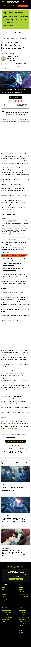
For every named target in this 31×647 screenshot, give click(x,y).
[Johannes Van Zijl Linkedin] (8, 58)
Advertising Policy (24, 617)
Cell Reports (13, 428)
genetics (7, 515)
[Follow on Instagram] (15, 566)
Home (3, 587)
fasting (3, 158)
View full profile (5, 68)
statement (4, 182)
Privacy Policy (22, 615)
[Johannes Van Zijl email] (13, 58)
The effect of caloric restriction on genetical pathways (14, 217)
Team (3, 589)
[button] (27, 1)
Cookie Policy (22, 612)
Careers (4, 594)
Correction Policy (6, 612)
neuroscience (22, 38)
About (3, 592)
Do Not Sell (22, 628)
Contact (21, 587)
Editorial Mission (6, 610)
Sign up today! (16, 579)
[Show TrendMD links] (28, 239)
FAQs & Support (23, 596)
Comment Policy (6, 615)
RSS (26, 637)
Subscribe (4, 596)
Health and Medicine (9, 38)
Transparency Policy (7, 617)
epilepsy (15, 114)
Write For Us (22, 589)
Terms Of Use (22, 610)
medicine (7, 484)
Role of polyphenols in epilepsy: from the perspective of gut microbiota (14, 231)
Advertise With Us (24, 594)
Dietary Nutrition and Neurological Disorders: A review (15, 224)
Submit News (22, 592)
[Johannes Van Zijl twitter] (10, 58)
